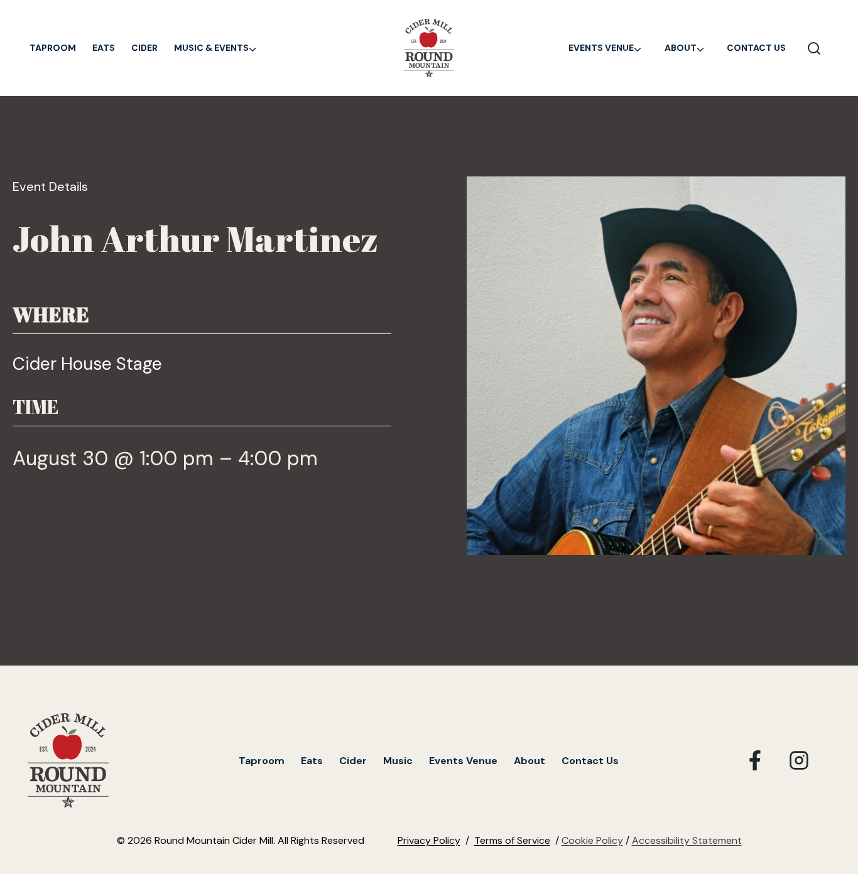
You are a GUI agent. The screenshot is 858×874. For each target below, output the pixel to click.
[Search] (814, 48)
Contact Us (756, 47)
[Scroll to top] (827, 761)
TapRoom (53, 47)
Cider (144, 47)
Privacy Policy (429, 840)
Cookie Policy (592, 840)
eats (103, 47)
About (681, 47)
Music (398, 760)
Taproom (262, 760)
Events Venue (601, 47)
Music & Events (211, 47)
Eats (312, 760)
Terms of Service (512, 840)
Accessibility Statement (687, 840)
